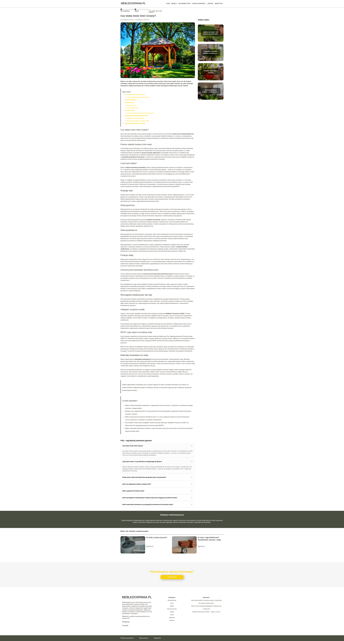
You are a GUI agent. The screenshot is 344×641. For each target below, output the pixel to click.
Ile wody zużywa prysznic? (156, 537)
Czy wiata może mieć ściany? (135, 94)
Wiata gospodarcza (133, 107)
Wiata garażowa (131, 105)
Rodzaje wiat (129, 102)
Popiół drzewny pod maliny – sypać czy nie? (206, 612)
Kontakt (125, 626)
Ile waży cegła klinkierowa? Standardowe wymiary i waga (209, 538)
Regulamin (157, 638)
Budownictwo (185, 3)
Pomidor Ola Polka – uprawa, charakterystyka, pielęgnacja (211, 72)
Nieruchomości (199, 3)
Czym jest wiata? (131, 99)
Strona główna (125, 11)
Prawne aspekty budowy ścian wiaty (138, 97)
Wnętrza (219, 3)
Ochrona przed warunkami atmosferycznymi (140, 113)
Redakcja (126, 622)
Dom (168, 3)
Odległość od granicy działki (135, 118)
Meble (174, 3)
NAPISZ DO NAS (172, 577)
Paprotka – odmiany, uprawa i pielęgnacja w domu (210, 52)
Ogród (210, 3)
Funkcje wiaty (129, 110)
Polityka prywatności (127, 638)
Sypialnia (172, 617)
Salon (172, 614)
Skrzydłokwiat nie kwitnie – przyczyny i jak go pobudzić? (210, 91)
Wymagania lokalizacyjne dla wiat (136, 115)
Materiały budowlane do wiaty (135, 123)
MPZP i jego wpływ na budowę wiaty (138, 121)
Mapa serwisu (143, 638)
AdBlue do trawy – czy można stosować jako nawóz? (210, 33)
